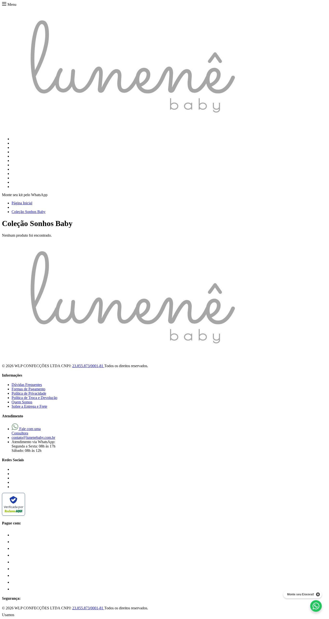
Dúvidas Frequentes (27, 385)
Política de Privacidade (29, 393)
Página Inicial (22, 203)
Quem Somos (22, 402)
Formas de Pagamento (28, 389)
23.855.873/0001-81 (88, 366)
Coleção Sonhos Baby (29, 212)
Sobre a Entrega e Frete (29, 406)
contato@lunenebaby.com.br (33, 437)
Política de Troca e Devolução (34, 398)
